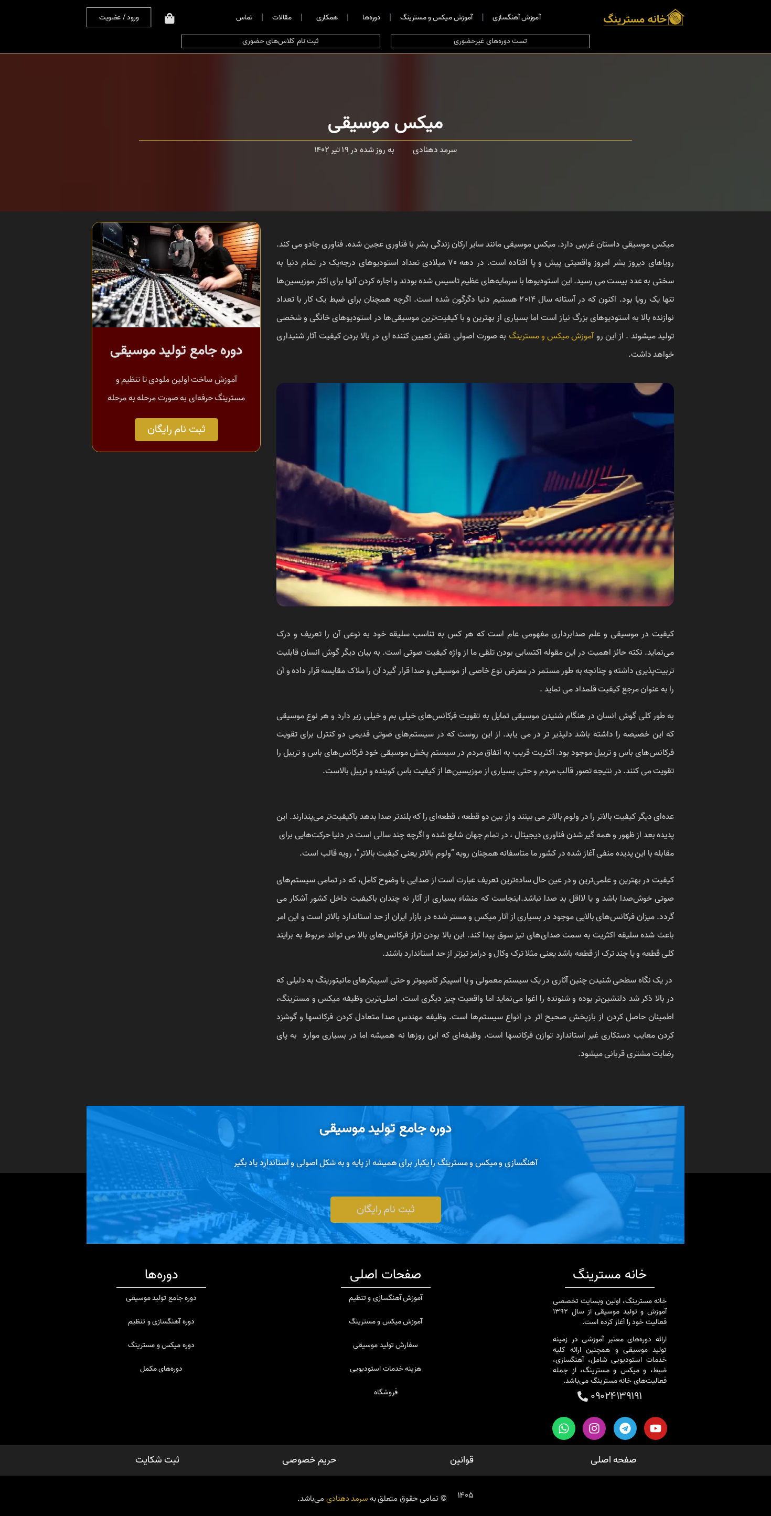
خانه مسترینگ (610, 1274)
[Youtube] (655, 1428)
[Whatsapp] (563, 1428)
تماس (243, 17)
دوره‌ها (371, 17)
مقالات (282, 17)
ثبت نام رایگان (176, 429)
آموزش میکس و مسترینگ (436, 17)
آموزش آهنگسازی (516, 17)
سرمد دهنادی (347, 1498)
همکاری (326, 17)
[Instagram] (594, 1428)
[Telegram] (625, 1428)
